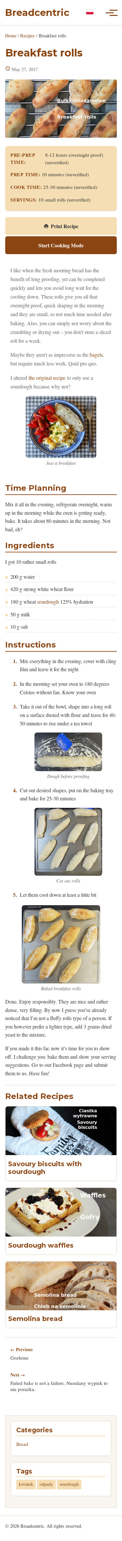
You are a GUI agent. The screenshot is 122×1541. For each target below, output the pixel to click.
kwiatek (26, 1484)
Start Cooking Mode (61, 245)
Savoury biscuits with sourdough (45, 1168)
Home (10, 35)
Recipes (27, 35)
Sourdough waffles (41, 1245)
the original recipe (47, 377)
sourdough (48, 601)
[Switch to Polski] (90, 12)
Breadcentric (37, 12)
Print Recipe (64, 226)
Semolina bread (35, 1319)
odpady (46, 1484)
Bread (22, 1444)
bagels (96, 354)
